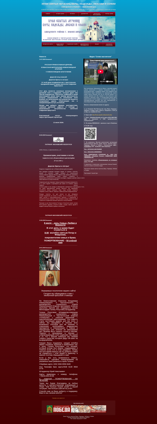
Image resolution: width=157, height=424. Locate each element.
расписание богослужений (97, 14)
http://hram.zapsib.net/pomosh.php (102, 114)
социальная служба (72, 44)
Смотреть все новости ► (58, 398)
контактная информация (109, 44)
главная (48, 13)
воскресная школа (48, 44)
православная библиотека (60, 44)
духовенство (84, 13)
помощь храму (109, 13)
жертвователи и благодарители (84, 44)
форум (97, 44)
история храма (60, 13)
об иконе (72, 13)
